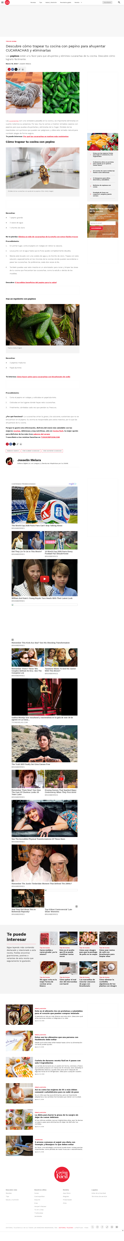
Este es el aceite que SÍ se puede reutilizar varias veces (67, 953)
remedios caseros (13, 451)
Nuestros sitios (40, 1190)
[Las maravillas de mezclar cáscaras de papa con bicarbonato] (88, 968)
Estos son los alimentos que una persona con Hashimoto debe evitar (56, 1038)
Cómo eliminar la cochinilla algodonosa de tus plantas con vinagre (108, 983)
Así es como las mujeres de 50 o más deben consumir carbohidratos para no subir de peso (57, 1090)
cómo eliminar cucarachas (31, 451)
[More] (81, 2)
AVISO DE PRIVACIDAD (108, 234)
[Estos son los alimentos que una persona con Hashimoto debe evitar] (19, 1041)
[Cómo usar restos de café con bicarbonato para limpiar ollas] (108, 938)
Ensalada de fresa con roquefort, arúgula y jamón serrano (102, 194)
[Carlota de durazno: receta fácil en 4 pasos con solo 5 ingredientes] (19, 1067)
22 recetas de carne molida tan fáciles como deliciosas (104, 171)
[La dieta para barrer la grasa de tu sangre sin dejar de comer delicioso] (19, 1119)
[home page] (7, 2)
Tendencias (39, 1139)
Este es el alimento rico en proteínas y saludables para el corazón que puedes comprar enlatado (59, 1012)
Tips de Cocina (11, 41)
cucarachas (14, 121)
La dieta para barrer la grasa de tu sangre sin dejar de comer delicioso (56, 1116)
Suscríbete (107, 2)
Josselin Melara (25, 64)
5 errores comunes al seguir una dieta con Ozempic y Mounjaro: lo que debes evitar (55, 1143)
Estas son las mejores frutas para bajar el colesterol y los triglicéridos (103, 154)
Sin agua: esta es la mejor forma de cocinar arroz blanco (48, 983)
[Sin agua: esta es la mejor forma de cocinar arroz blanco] (49, 968)
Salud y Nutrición (51, 2)
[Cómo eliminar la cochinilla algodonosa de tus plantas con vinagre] (108, 968)
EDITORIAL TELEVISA (66, 1227)
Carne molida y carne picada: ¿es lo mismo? (48, 952)
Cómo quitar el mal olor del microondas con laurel (68, 982)
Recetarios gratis (65, 2)
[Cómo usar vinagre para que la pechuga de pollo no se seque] (88, 938)
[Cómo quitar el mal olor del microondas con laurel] (69, 968)
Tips (40, 2)
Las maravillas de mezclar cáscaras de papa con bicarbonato (87, 983)
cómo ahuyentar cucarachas (52, 451)
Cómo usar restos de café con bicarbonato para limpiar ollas (107, 953)
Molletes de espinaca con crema (102, 186)
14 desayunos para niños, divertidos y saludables (101, 178)
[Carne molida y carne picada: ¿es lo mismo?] (49, 938)
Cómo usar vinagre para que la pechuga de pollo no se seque (88, 952)
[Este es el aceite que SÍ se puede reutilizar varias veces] (69, 938)
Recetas (33, 2)
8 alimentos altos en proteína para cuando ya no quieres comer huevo (103, 163)
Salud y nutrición (40, 1008)
